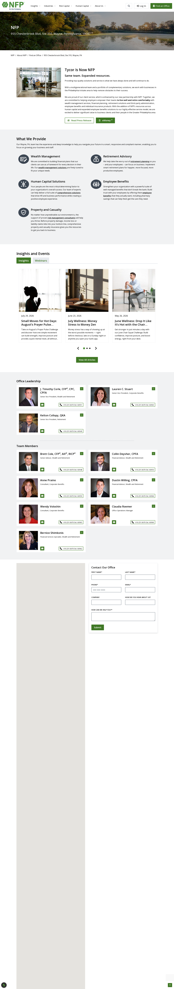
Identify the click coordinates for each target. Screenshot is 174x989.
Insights (34, 6)
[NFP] (13, 6)
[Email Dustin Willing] (114, 496)
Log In (143, 6)
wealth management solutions (52, 167)
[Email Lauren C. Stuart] (114, 405)
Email (128, 585)
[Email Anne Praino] (42, 496)
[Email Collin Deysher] (114, 469)
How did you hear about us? (138, 597)
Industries (48, 6)
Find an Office (163, 6)
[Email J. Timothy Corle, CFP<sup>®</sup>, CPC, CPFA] (42, 405)
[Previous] (78, 348)
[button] (27, 397)
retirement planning (139, 161)
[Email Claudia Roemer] (114, 522)
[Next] (96, 348)
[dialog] (4, 985)
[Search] (129, 6)
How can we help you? (101, 610)
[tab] (23, 260)
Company (95, 597)
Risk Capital (64, 6)
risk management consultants (61, 218)
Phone (94, 585)
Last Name (130, 572)
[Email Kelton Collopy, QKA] (42, 431)
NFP (12, 55)
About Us (99, 6)
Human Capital (82, 6)
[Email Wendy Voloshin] (42, 522)
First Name (96, 572)
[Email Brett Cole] (42, 469)
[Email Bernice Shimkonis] (42, 548)
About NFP (22, 55)
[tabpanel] (87, 314)
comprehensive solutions (68, 192)
